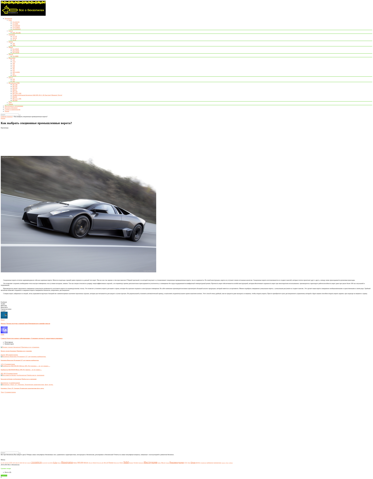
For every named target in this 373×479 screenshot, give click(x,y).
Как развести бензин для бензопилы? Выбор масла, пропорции (18, 379)
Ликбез (159, 462)
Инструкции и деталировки (14, 106)
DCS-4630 (15, 52)
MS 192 (14, 88)
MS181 (86, 463)
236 (13, 65)
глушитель (203, 462)
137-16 (14, 36)
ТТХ (185, 462)
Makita (11, 47)
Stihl (126, 462)
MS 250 (106, 462)
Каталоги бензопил (11, 108)
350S (20, 462)
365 (13, 68)
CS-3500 (15, 24)
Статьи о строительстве (12, 109)
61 (1, 462)
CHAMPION (36, 462)
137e (13, 61)
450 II (14, 75)
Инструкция (150, 462)
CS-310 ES (15, 22)
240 (13, 67)
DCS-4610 (15, 51)
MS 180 (14, 84)
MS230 (95, 462)
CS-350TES (16, 25)
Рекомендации (177, 462)
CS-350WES (16, 29)
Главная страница (7, 116)
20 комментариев (11, 373)
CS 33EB (15, 56)
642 (13, 81)
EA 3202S (15, 49)
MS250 (14, 97)
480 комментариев (12, 355)
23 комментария (9, 364)
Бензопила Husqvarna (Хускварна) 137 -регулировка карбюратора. (20, 360)
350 (13, 43)
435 (13, 70)
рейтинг (231, 462)
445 (13, 74)
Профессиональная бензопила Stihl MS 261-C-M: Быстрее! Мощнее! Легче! (37, 95)
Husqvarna (12, 58)
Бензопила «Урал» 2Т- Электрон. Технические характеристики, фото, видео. (22, 388)
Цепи (193, 462)
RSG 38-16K (16, 32)
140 (13, 63)
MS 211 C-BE (16, 98)
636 (13, 79)
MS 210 (90, 462)
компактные (217, 462)
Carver (11, 31)
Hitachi (11, 54)
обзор (227, 462)
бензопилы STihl (14, 83)
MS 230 (14, 91)
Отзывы (167, 462)
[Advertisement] (59, 142)
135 (13, 60)
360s (13, 45)
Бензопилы (8, 18)
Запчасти (140, 462)
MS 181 (14, 86)
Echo (10, 20)
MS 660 (14, 100)
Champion (12, 34)
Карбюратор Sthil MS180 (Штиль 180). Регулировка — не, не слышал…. (21, 369)
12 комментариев (14, 383)
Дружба (135, 462)
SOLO (11, 77)
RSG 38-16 (116, 462)
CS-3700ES (16, 27)
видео (198, 463)
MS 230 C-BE (16, 93)
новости (223, 462)
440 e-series (16, 72)
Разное (11, 104)
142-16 (14, 38)
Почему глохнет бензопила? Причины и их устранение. (16, 351)
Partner (11, 42)
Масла (163, 462)
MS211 (14, 90)
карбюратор (210, 462)
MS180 (80, 463)
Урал (10, 102)
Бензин (131, 462)
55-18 (14, 40)
